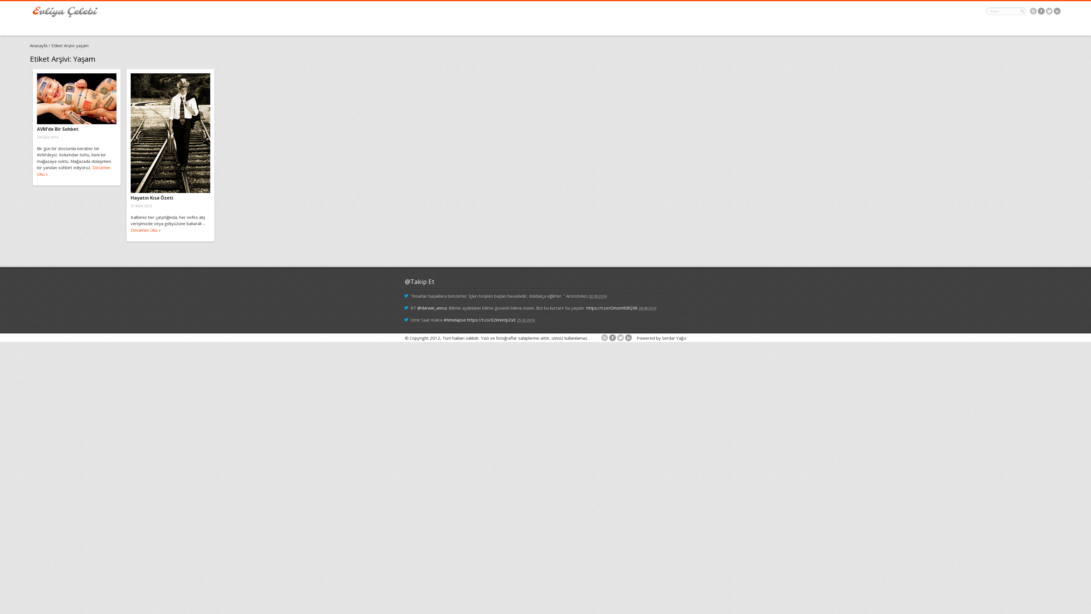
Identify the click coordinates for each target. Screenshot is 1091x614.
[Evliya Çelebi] (65, 15)
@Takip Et (419, 281)
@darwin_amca (432, 308)
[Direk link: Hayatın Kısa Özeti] (170, 133)
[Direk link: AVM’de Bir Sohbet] (76, 98)
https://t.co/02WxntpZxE (491, 320)
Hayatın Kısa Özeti (152, 198)
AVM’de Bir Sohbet (57, 129)
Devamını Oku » (146, 230)
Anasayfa (38, 45)
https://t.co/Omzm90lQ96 (612, 308)
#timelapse (455, 320)
